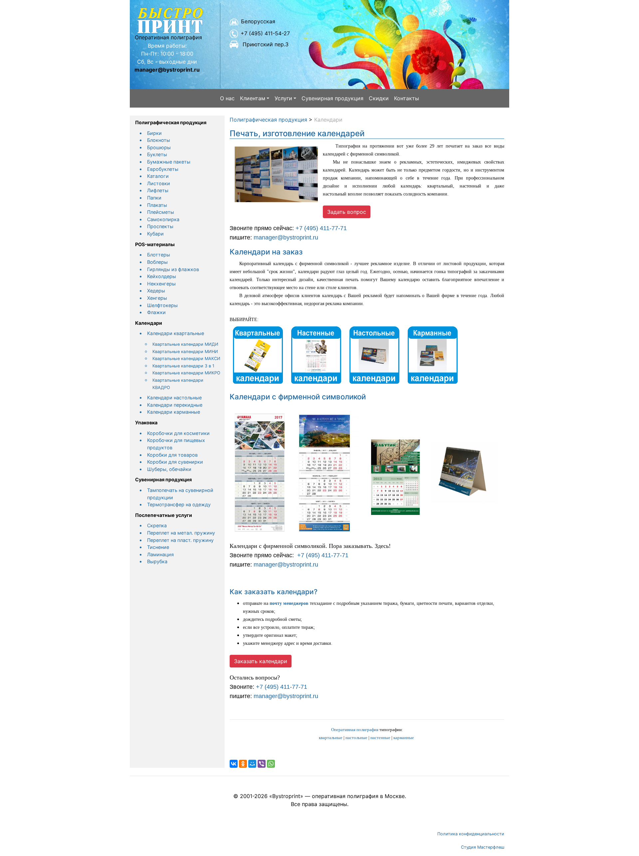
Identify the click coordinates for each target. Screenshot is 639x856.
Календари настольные (174, 397)
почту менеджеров (289, 603)
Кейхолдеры (161, 276)
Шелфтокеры (162, 305)
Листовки (158, 183)
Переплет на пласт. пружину (180, 540)
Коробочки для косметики (178, 433)
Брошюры (159, 147)
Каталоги (158, 176)
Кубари (155, 233)
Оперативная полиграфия (354, 729)
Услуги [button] (283, 98)
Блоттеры (158, 254)
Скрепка (157, 525)
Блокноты (158, 140)
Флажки (156, 312)
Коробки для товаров (172, 455)
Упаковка (146, 422)
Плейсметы (160, 212)
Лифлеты (157, 190)
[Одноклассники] (243, 764)
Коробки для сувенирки (175, 462)
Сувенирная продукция (332, 98)
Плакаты (157, 205)
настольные (356, 737)
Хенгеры (157, 298)
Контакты (406, 98)
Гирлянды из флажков (173, 269)
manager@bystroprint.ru (286, 237)
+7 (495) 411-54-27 (265, 33)
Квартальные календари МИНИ (185, 351)
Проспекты (160, 226)
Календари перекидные (174, 405)
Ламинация (160, 554)
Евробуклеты (162, 169)
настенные (380, 737)
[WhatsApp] (271, 764)
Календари (148, 323)
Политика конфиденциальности (470, 833)
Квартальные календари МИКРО (186, 372)
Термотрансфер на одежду (179, 504)
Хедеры (156, 290)
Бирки (154, 133)
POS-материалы (155, 244)
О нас (227, 98)
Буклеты (157, 154)
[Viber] (262, 764)
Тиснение (158, 547)
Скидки (379, 98)
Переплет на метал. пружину (181, 533)
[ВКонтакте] (234, 764)
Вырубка (157, 561)
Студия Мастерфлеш (482, 847)
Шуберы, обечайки (169, 469)
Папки (154, 198)
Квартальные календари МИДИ (185, 344)
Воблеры (157, 262)
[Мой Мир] (252, 764)
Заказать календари (260, 661)
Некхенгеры (161, 283)
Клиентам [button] (252, 98)
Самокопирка (163, 219)
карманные (403, 737)
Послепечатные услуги (163, 515)
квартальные (330, 737)
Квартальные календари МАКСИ (186, 358)
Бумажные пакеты (168, 162)
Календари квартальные (175, 333)
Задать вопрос (346, 212)
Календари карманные (173, 412)
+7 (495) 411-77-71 (321, 228)
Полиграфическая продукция (170, 122)
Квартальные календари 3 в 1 (183, 365)
